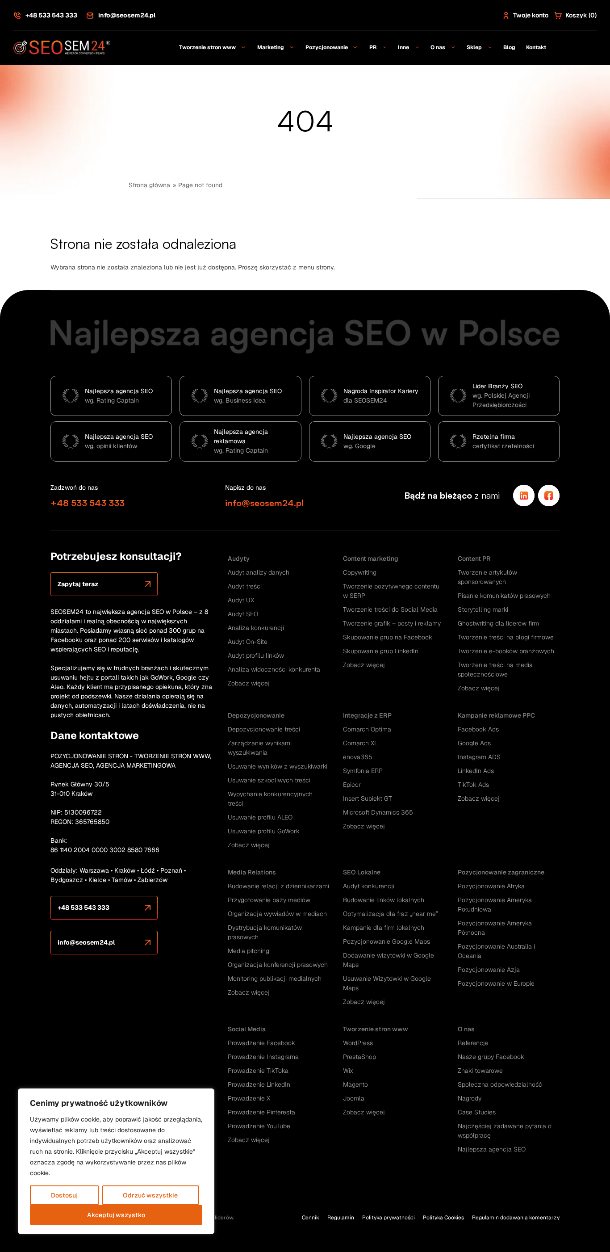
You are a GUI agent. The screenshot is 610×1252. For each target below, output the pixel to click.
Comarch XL (360, 743)
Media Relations (252, 872)
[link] (524, 495)
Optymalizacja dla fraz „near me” (390, 914)
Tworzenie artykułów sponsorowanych (487, 577)
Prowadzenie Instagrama (263, 1057)
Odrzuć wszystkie (150, 1195)
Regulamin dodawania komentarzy (516, 1217)
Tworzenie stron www (375, 1029)
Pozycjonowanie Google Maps (386, 941)
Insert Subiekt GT (367, 798)
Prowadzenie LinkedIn (259, 1084)
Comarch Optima (367, 729)
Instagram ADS (479, 757)
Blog (509, 47)
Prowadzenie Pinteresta (261, 1112)
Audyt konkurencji (368, 886)
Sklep (474, 47)
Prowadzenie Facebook (261, 1043)
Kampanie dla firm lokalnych (383, 928)
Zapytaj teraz (78, 584)
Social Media (247, 1029)
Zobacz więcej (249, 683)
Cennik (310, 1217)
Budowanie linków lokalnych (383, 900)
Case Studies (477, 1112)
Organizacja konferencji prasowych (278, 965)
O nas (466, 1029)
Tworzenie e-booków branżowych (506, 651)
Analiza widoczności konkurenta (274, 669)
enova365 (357, 757)
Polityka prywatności (388, 1217)
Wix (348, 1071)
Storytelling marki (483, 609)
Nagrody (469, 1098)
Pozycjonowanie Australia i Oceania (496, 951)
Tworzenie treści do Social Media (390, 609)
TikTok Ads (473, 785)
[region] (116, 1161)
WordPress (358, 1043)
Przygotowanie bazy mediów (269, 900)
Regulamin (340, 1217)
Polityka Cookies (443, 1217)
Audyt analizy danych (258, 572)
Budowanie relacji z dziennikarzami (278, 886)
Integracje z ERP (367, 715)
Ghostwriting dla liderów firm (498, 623)
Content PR (474, 559)
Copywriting (359, 572)
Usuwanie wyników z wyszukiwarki (277, 766)
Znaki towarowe (480, 1071)
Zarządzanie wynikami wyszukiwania (260, 747)
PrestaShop (359, 1057)
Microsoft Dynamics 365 (378, 812)
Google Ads (474, 743)
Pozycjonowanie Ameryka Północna (495, 928)
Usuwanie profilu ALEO (260, 817)
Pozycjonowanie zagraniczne (501, 872)
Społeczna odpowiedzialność (500, 1084)
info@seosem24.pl (126, 15)
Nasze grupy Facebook (491, 1057)
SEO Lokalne (361, 872)
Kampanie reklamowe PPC (496, 715)
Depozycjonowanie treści (264, 729)
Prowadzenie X (249, 1098)
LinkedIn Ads (476, 771)
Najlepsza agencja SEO (492, 1149)
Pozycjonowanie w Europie (496, 983)
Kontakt (536, 47)
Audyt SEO (243, 614)
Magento (355, 1084)
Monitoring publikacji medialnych (275, 979)
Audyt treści (245, 586)
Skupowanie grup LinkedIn (380, 651)
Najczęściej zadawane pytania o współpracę (505, 1130)
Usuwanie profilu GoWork (264, 831)
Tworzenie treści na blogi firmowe (506, 637)
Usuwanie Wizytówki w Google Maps (387, 983)
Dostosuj (64, 1195)
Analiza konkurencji (256, 628)
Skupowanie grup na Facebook (387, 637)
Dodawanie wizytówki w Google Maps (388, 960)
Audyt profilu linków (256, 655)
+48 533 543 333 (51, 15)
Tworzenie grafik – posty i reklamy (392, 623)
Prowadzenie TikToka (258, 1071)
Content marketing (370, 559)
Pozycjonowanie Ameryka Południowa (495, 904)
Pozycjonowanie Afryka (491, 886)
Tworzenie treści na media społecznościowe (495, 669)
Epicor (352, 785)
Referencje (473, 1043)
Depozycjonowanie (256, 715)
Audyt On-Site (247, 642)
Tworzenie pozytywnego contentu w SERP (391, 591)
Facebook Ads (478, 729)
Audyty (239, 559)
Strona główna (149, 185)
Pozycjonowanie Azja (489, 970)
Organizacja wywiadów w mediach (277, 914)
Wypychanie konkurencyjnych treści (270, 798)
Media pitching (248, 951)
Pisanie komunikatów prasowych (504, 596)
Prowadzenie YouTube (259, 1126)
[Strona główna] (62, 47)
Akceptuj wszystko (116, 1215)
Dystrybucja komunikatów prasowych (265, 932)
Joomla (353, 1098)
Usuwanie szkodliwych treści (269, 780)
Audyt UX (241, 600)
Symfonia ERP (363, 771)
